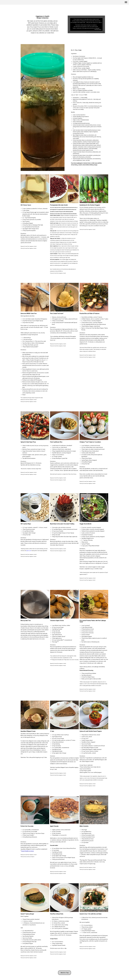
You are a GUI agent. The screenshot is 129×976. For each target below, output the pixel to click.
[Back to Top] (64, 974)
